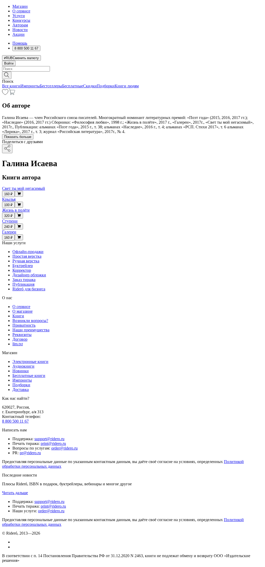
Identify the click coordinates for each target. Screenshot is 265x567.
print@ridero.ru (53, 443)
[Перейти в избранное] (5, 93)
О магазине (22, 311)
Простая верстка (26, 256)
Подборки (106, 86)
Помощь (19, 43)
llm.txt (17, 344)
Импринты (30, 86)
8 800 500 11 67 (15, 421)
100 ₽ (8, 205)
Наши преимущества (30, 330)
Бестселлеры (51, 86)
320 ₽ (8, 216)
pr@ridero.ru (30, 453)
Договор (19, 339)
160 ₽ (8, 194)
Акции (18, 34)
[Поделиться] (7, 148)
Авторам (20, 25)
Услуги (18, 15)
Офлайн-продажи (27, 251)
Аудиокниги (23, 366)
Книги (18, 316)
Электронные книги (30, 361)
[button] (132, 75)
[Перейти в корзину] (11, 93)
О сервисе (21, 11)
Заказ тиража (23, 279)
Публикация (23, 284)
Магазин (20, 6)
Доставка (20, 389)
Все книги (11, 86)
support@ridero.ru (49, 439)
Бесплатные (72, 86)
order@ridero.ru (64, 448)
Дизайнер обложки (29, 275)
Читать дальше (15, 493)
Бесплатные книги (28, 375)
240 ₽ (8, 227)
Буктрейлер (22, 265)
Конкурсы (21, 20)
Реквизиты (22, 334)
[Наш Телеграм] (14, 547)
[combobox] (132, 69)
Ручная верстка (25, 261)
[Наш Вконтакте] (15, 542)
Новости (20, 29)
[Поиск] (6, 75)
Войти (8, 63)
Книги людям (127, 86)
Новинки (20, 371)
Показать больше (17, 137)
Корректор (21, 270)
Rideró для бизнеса (28, 289)
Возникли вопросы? (30, 320)
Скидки (90, 86)
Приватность (23, 325)
